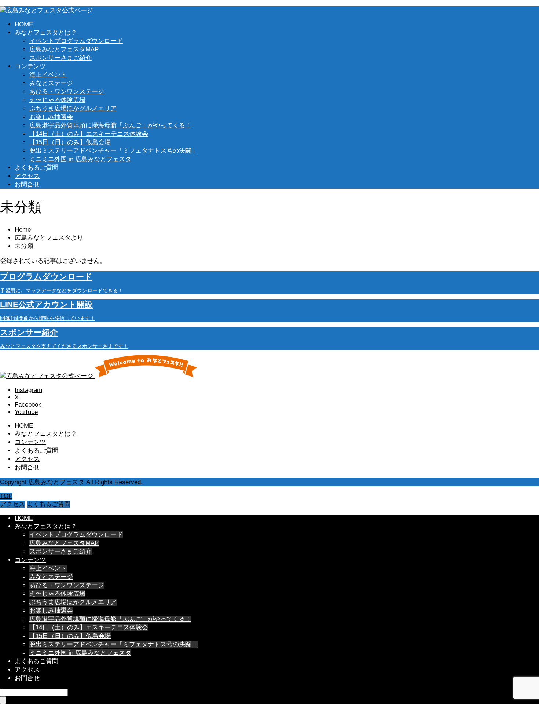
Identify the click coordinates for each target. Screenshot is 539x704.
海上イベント (48, 74)
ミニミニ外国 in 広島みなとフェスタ (80, 159)
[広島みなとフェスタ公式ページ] (46, 10)
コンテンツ (30, 66)
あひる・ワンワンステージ (66, 91)
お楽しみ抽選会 (51, 116)
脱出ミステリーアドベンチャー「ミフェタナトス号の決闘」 (113, 150)
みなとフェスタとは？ (46, 32)
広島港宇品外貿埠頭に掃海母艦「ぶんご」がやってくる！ (110, 125)
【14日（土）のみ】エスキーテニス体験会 (88, 133)
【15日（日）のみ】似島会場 (70, 142)
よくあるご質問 (36, 167)
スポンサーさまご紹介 (60, 57)
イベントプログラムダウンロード (76, 40)
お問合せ (27, 184)
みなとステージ (51, 83)
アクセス (27, 176)
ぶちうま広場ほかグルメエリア (73, 108)
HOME (24, 24)
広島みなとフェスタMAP (64, 49)
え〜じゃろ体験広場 (57, 100)
